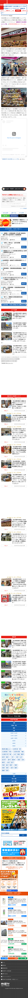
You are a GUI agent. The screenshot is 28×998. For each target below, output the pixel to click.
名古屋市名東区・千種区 (19, 751)
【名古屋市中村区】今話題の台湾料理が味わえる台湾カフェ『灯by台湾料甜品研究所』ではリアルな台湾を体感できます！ (19, 450)
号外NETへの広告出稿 (6, 970)
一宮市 (12, 757)
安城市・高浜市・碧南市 (7, 765)
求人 (13, 10)
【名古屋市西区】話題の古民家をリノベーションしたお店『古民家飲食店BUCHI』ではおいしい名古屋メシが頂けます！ (19, 404)
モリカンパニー (10, 363)
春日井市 (4, 759)
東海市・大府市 (21, 759)
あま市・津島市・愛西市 (19, 754)
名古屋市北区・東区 (17, 749)
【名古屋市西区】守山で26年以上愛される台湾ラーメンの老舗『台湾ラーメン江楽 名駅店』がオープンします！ (19, 599)
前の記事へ (6, 212)
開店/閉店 (18, 10)
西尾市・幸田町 (5, 767)
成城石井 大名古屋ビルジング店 (10, 159)
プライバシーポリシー (6, 976)
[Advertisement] (14, 380)
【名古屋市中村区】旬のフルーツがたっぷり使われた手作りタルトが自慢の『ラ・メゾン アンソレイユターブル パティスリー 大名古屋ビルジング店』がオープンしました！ (19, 434)
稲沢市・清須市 (5, 757)
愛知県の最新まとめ (6, 749)
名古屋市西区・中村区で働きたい (13, 228)
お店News (24, 10)
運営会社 (4, 965)
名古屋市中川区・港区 (6, 754)
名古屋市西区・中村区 (6, 751)
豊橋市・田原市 (5, 770)
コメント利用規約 (23, 208)
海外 (16, 361)
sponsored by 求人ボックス (14, 230)
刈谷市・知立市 (10, 762)
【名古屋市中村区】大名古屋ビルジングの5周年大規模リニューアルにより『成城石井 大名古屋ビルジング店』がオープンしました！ (19, 523)
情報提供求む (5, 968)
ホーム (3, 962)
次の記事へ (22, 212)
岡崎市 (16, 765)
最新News (8, 10)
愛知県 (11, 15)
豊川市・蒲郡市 (14, 767)
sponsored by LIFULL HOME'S (14, 894)
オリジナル (4, 358)
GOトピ (2, 10)
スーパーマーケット (11, 358)
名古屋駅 (17, 358)
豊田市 (3, 762)
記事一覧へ (14, 212)
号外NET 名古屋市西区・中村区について (10, 979)
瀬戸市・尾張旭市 (11, 759)
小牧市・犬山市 (19, 757)
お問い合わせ (5, 973)
